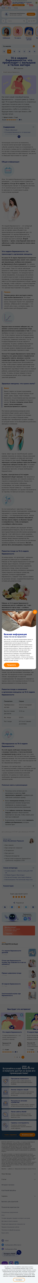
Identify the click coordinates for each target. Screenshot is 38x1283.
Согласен (19, 1280)
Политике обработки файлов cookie (26, 1276)
